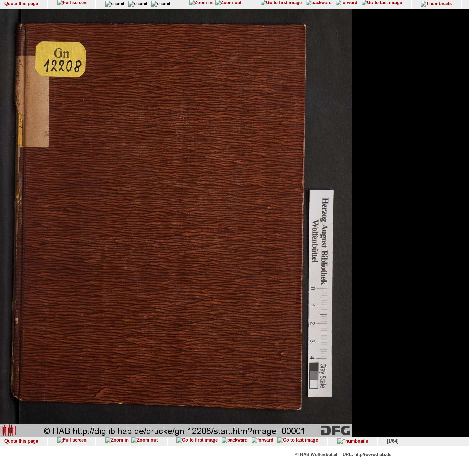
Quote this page (21, 3)
